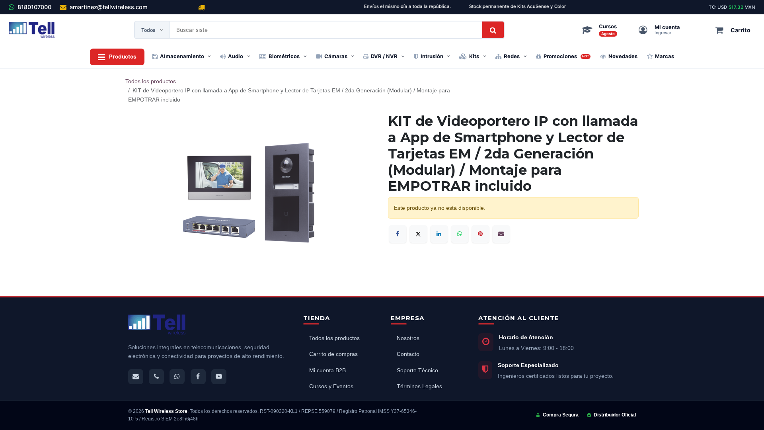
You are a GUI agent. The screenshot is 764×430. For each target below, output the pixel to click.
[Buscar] (493, 30)
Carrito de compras (333, 354)
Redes (512, 56)
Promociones (566, 56)
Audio (235, 56)
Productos (122, 56)
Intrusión (432, 56)
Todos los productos (150, 81)
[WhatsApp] (459, 233)
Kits (474, 56)
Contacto (408, 354)
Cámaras (335, 56)
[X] (418, 233)
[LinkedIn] (439, 233)
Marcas (664, 56)
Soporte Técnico (417, 370)
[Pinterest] (480, 233)
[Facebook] (397, 233)
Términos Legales (419, 386)
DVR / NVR (384, 56)
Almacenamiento (182, 56)
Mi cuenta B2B (327, 370)
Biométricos (284, 56)
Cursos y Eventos (331, 386)
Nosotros (408, 338)
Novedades (622, 56)
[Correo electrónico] (501, 233)
